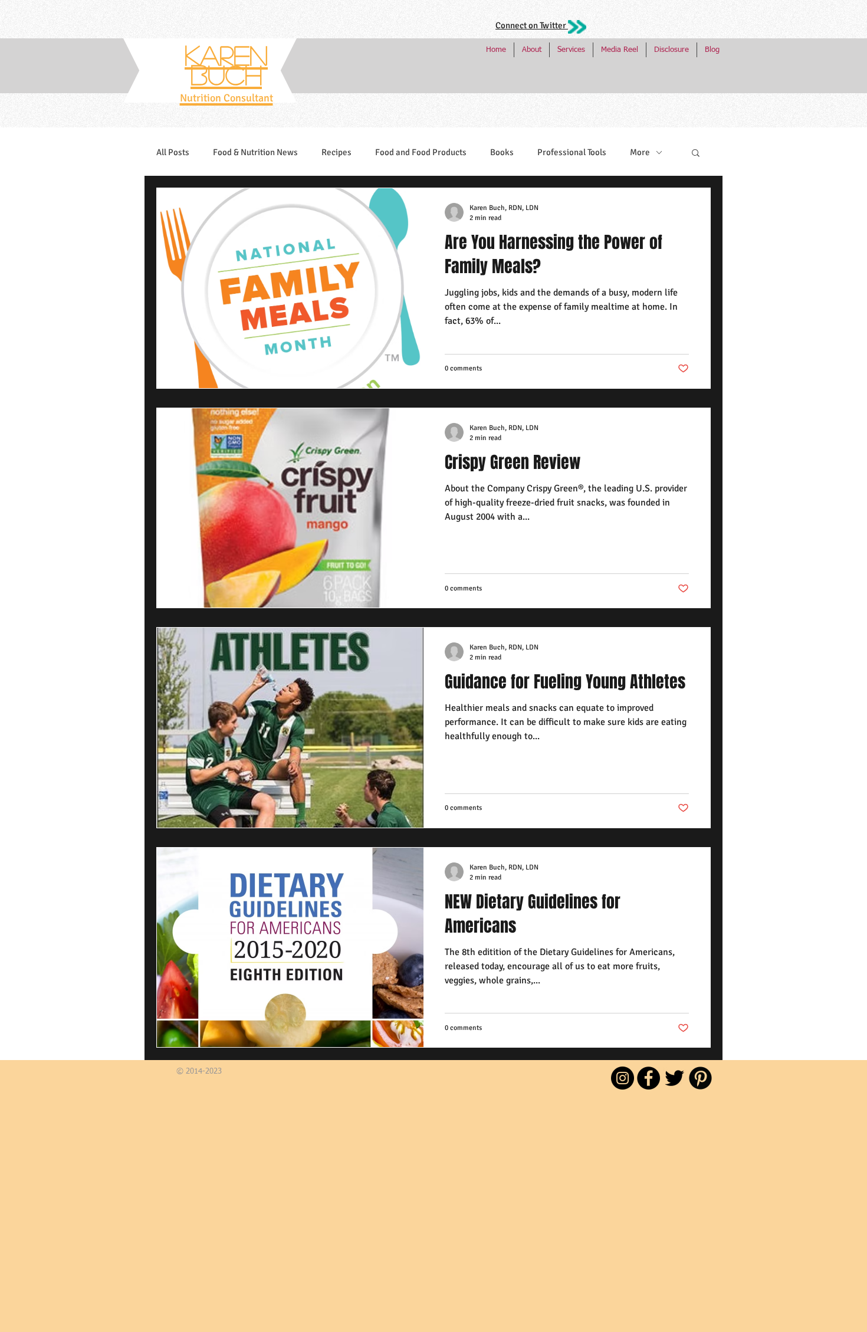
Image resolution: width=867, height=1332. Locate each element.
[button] (695, 153)
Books (502, 152)
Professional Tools (571, 152)
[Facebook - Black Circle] (648, 1078)
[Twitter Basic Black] (674, 1078)
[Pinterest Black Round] (700, 1078)
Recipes (336, 152)
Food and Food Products (421, 152)
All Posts (172, 152)
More (640, 152)
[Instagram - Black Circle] (622, 1078)
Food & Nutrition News (255, 152)
